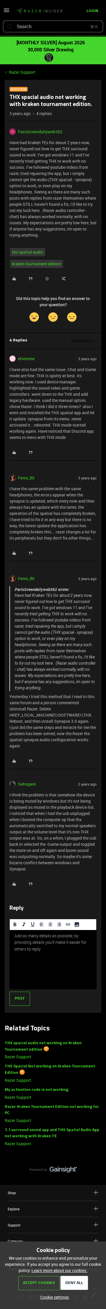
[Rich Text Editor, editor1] (53, 959)
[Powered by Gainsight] (53, 1171)
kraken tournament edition (36, 264)
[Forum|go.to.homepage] (38, 11)
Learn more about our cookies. (59, 1270)
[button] (6, 12)
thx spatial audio (27, 252)
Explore (13, 1209)
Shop (12, 1192)
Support (14, 1225)
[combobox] (53, 26)
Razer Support (22, 72)
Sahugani (27, 784)
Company (15, 1241)
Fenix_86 (26, 478)
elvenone (26, 358)
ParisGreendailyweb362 (40, 131)
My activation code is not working (36, 1090)
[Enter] (9, 26)
